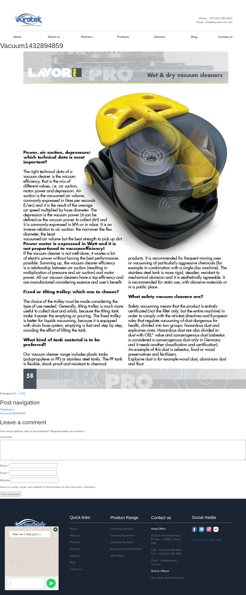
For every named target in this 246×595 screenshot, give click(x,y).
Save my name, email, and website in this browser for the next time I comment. (48, 486)
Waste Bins (117, 555)
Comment (6, 437)
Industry (159, 36)
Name (4, 465)
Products (123, 36)
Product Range (124, 517)
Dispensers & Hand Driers (126, 548)
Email (4, 472)
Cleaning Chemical (121, 528)
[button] (55, 529)
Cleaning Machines (122, 542)
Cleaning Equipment (122, 535)
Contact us (225, 36)
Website (5, 480)
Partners (86, 36)
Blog (194, 36)
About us (54, 36)
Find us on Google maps (207, 539)
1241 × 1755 (17, 393)
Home (17, 36)
